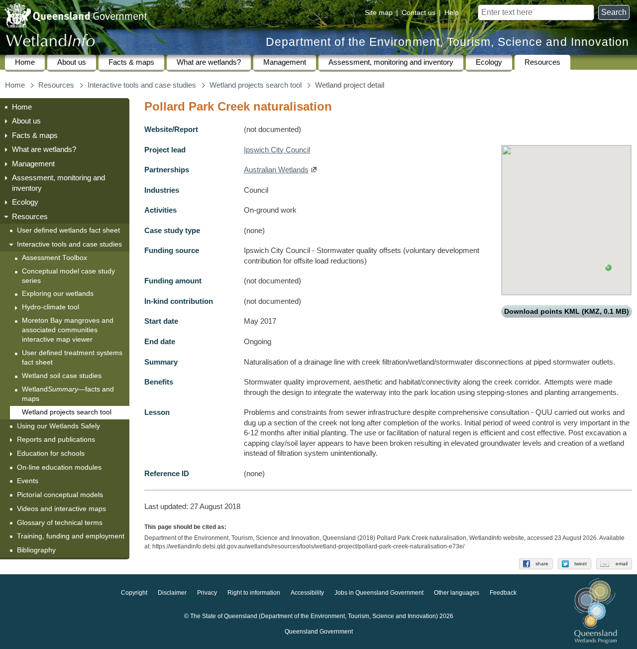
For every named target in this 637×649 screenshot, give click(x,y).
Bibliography (36, 550)
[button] (608, 267)
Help (451, 12)
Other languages (456, 593)
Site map (379, 12)
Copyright (134, 593)
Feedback (503, 593)
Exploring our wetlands (58, 293)
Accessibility (307, 593)
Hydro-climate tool (50, 307)
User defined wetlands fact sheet (68, 230)
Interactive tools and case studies (142, 85)
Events (27, 481)
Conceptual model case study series (68, 275)
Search (614, 12)
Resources (542, 62)
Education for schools (51, 453)
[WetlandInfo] (50, 42)
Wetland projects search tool (256, 85)
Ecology (489, 62)
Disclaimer (172, 593)
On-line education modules (59, 467)
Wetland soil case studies (62, 376)
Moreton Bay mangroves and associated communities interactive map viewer (67, 330)
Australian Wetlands (276, 170)
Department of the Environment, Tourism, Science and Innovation (447, 42)
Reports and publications (56, 439)
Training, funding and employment (70, 536)
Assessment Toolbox (54, 257)
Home (25, 62)
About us (71, 62)
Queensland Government (319, 632)
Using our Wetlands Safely (58, 426)
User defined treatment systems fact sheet (72, 357)
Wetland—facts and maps (68, 394)
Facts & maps (131, 62)
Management (284, 62)
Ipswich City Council (277, 150)
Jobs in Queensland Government (379, 593)
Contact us (418, 12)
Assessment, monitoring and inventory (390, 62)
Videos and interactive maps (61, 509)
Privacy (207, 593)
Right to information (253, 593)
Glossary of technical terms (60, 522)
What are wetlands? (209, 62)
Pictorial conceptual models (61, 495)
